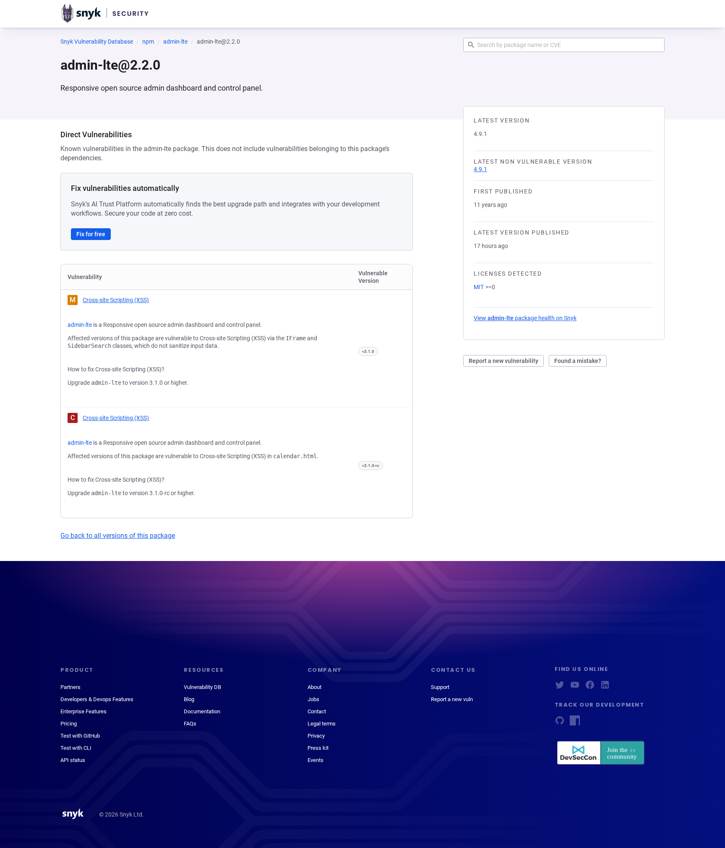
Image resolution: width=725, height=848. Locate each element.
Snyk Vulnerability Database (96, 41)
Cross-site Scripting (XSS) (116, 300)
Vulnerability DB (202, 687)
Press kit (318, 748)
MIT (479, 287)
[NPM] (575, 723)
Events (315, 760)
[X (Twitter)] (560, 687)
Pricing (68, 723)
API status (72, 760)
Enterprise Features (83, 711)
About (314, 687)
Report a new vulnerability (503, 360)
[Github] (560, 723)
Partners (70, 687)
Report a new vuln (452, 699)
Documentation (202, 711)
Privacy (316, 736)
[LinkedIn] (605, 687)
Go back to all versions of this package (117, 536)
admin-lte (175, 41)
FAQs (190, 723)
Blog (189, 699)
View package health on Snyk (525, 318)
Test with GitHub (80, 736)
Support (440, 687)
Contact (317, 711)
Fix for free (90, 234)
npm (148, 41)
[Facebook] (590, 687)
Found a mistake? (577, 360)
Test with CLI (75, 748)
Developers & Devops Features (96, 699)
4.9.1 (480, 169)
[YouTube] (575, 687)
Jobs (313, 699)
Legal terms (322, 723)
